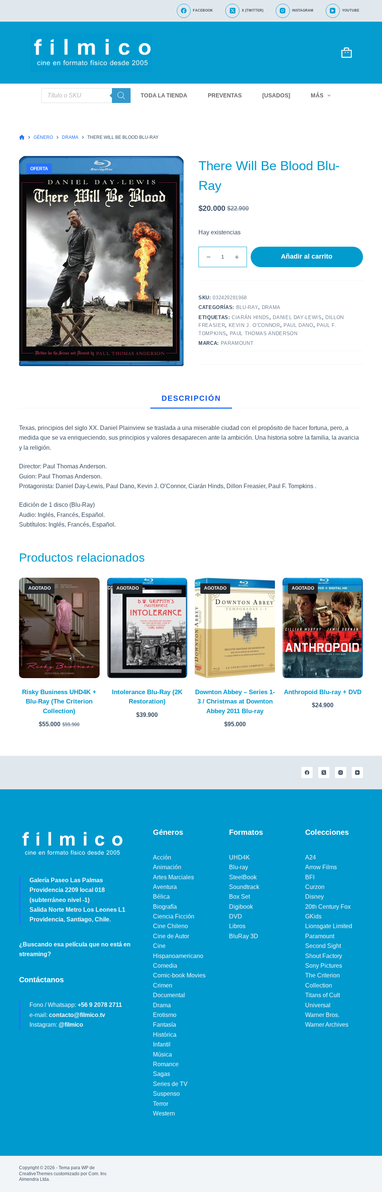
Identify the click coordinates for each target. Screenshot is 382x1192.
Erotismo (164, 1015)
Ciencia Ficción (173, 916)
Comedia (165, 965)
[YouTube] (357, 772)
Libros (237, 926)
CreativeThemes (36, 1173)
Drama (271, 307)
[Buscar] (121, 95)
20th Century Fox (328, 907)
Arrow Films (321, 867)
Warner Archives (326, 1024)
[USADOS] (276, 95)
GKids (313, 916)
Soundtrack (244, 887)
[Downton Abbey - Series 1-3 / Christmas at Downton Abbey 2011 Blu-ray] (235, 628)
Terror (160, 1104)
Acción (162, 857)
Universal (318, 1005)
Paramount (237, 343)
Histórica (164, 1035)
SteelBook (243, 877)
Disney (314, 896)
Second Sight (323, 946)
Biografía (165, 907)
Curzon (315, 887)
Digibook (241, 907)
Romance (166, 1064)
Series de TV (170, 1084)
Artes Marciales (173, 877)
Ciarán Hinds (250, 317)
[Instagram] (340, 772)
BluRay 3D (243, 936)
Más (317, 95)
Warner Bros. (322, 1015)
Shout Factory (323, 956)
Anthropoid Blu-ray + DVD (322, 692)
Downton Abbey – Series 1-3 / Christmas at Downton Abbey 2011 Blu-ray (235, 702)
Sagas (161, 1074)
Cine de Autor (171, 936)
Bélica (161, 896)
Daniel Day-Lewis (297, 317)
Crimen (162, 985)
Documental (169, 995)
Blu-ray (247, 307)
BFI (309, 877)
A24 (310, 857)
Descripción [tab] (191, 398)
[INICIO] (22, 137)
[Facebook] (307, 772)
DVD (235, 916)
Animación (167, 867)
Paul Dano (298, 325)
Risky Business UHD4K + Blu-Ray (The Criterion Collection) (59, 702)
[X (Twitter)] (323, 772)
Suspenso (166, 1093)
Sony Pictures (323, 965)
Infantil (161, 1044)
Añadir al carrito (306, 256)
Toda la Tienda (164, 95)
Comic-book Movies (179, 975)
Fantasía (164, 1024)
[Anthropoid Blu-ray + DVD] (322, 628)
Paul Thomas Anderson (264, 333)
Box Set (239, 896)
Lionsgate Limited (328, 926)
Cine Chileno (170, 926)
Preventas (225, 95)
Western (164, 1113)
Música (162, 1054)
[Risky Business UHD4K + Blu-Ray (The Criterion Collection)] (59, 628)
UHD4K (239, 857)
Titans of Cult (322, 995)
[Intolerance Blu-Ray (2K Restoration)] (147, 628)
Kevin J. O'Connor (254, 325)
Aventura (165, 887)
